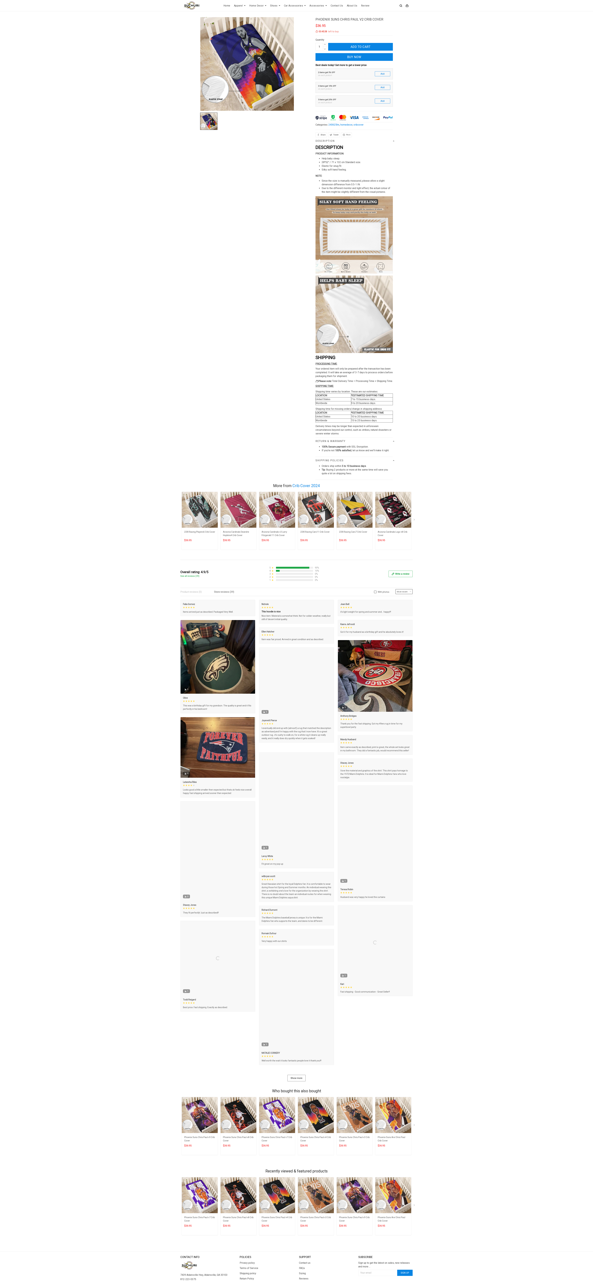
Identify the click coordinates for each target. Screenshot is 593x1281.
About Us (352, 5)
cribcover (358, 124)
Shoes (274, 5)
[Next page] (414, 520)
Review (365, 5)
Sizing (302, 1272)
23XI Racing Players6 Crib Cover (199, 532)
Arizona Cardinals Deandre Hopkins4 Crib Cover (236, 533)
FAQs (302, 1267)
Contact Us (337, 5)
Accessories (316, 5)
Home (226, 5)
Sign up (405, 1272)
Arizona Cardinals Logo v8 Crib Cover (392, 533)
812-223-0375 (188, 1278)
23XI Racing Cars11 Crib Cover (315, 532)
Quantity (319, 39)
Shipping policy (248, 1272)
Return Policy (247, 1278)
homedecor (346, 124)
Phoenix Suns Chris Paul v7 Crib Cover (277, 1138)
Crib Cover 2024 (306, 486)
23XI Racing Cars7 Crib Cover (353, 532)
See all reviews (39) (189, 576)
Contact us (304, 1262)
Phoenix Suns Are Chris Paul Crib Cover (391, 1138)
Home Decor (256, 5)
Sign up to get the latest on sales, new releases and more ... (384, 1264)
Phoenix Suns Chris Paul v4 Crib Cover (315, 1138)
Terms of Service (249, 1267)
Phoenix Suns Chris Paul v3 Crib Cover (354, 1138)
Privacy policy (247, 1262)
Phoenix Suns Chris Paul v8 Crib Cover (238, 1138)
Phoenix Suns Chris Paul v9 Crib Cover (199, 1138)
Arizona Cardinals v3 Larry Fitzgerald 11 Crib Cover (274, 533)
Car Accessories (293, 5)
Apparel (238, 5)
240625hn (333, 124)
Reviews (303, 1278)
